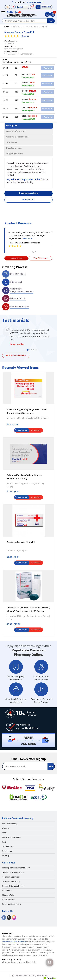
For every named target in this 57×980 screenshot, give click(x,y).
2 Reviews (24, 36)
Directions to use (14, 148)
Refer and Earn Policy (11, 904)
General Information (16, 131)
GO (51, 20)
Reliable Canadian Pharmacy (14, 941)
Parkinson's (17, 26)
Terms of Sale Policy (11, 881)
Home (6, 26)
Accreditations (8, 899)
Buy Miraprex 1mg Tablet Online (23, 179)
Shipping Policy (8, 895)
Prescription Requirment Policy (16, 868)
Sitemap (6, 855)
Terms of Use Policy (11, 877)
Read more (27, 238)
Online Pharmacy (9, 823)
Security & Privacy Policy (13, 872)
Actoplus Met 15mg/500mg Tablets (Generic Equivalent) (24, 476)
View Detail (35, 430)
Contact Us (7, 851)
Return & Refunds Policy (13, 886)
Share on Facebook (29, 193)
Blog (4, 833)
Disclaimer (6, 890)
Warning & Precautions (17, 137)
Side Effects (11, 142)
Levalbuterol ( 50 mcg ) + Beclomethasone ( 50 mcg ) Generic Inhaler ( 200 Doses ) (28, 609)
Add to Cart (48, 68)
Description (11, 126)
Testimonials (7, 846)
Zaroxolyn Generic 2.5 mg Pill (21, 542)
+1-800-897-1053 (35, 2)
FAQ (4, 842)
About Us (6, 828)
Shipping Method (14, 153)
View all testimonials (16, 355)
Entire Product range (11, 837)
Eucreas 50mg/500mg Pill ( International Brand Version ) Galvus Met (26, 411)
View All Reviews (40, 258)
